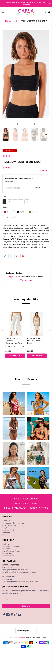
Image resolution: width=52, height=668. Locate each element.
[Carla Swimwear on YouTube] (19, 616)
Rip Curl (6, 156)
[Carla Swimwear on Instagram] (8, 616)
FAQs (4, 528)
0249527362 (7, 567)
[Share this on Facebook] (10, 256)
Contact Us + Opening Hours (14, 523)
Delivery (5, 544)
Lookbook (6, 532)
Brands (5, 535)
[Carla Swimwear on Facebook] (4, 616)
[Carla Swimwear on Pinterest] (11, 616)
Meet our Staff (8, 530)
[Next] (33, 124)
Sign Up (26, 606)
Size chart (42, 171)
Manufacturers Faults (11, 551)
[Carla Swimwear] (26, 12)
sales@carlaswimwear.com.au (14, 570)
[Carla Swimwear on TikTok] (15, 616)
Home (8, 21)
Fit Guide (6, 549)
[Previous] (18, 124)
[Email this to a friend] (22, 256)
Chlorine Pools (8, 556)
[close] (49, 3)
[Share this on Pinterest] (16, 256)
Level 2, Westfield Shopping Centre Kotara (19, 572)
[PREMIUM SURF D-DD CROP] (26, 74)
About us (6, 521)
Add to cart (15, 356)
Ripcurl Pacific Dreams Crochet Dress (34, 340)
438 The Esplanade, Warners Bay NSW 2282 (20, 582)
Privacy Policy (7, 553)
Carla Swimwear (18, 638)
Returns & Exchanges (11, 546)
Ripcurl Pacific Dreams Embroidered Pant (13, 340)
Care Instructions (9, 525)
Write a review (26, 280)
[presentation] (3, 331)
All (16, 21)
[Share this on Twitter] (5, 256)
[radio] (4, 201)
